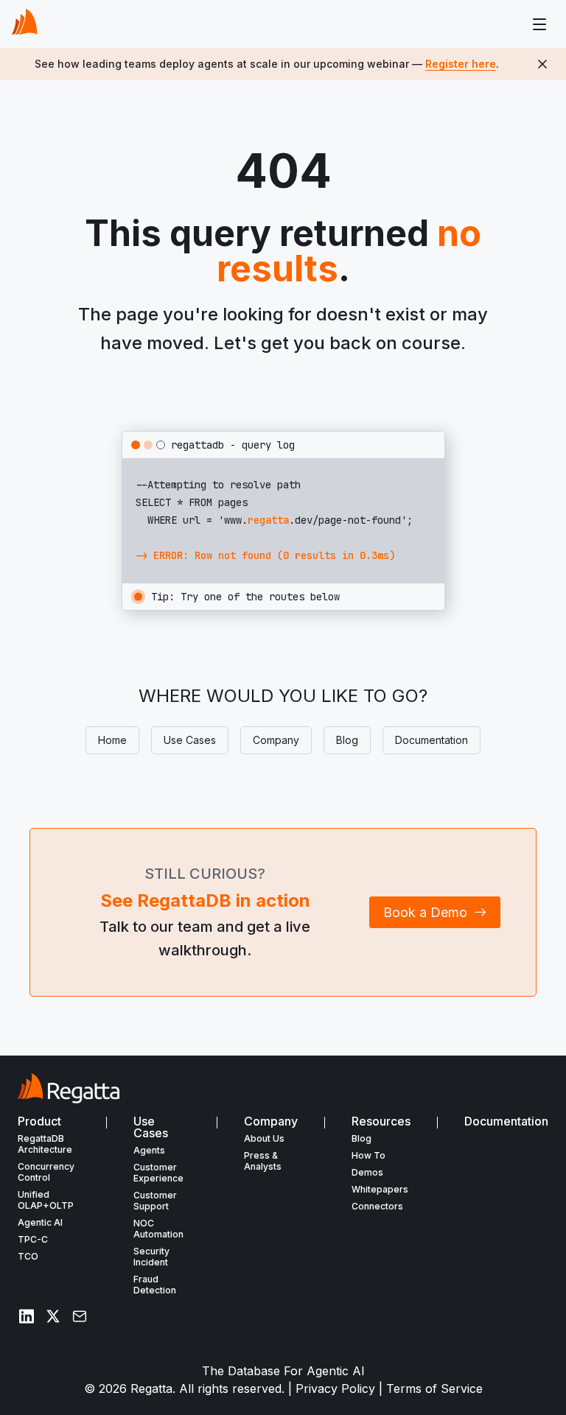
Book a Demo (425, 912)
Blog (347, 740)
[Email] (79, 1316)
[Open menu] (539, 24)
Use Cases (190, 740)
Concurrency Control (46, 1172)
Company (276, 740)
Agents (149, 1150)
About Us (264, 1138)
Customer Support (155, 1201)
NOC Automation (158, 1229)
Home (112, 740)
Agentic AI (40, 1222)
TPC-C (33, 1239)
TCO (28, 1256)
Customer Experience (158, 1173)
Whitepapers (380, 1189)
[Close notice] (542, 64)
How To (368, 1155)
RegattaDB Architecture (45, 1144)
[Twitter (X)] (53, 1316)
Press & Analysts (263, 1161)
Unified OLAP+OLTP (46, 1200)
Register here (460, 63)
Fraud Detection (154, 1285)
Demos (367, 1172)
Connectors (377, 1206)
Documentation (431, 740)
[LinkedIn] (26, 1316)
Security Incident (151, 1257)
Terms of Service (434, 1388)
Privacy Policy (335, 1388)
